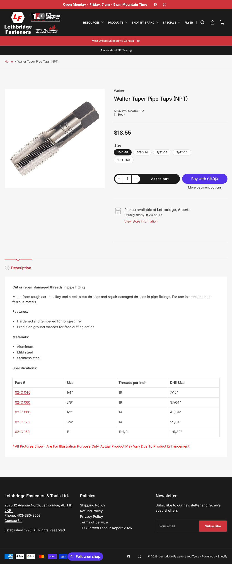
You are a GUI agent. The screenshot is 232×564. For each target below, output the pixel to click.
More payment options (205, 187)
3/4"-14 (182, 152)
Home (9, 61)
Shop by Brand (143, 22)
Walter (119, 91)
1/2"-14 (162, 152)
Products (115, 22)
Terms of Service (94, 522)
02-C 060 (22, 402)
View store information (140, 221)
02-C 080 (22, 412)
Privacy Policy (91, 516)
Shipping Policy (92, 505)
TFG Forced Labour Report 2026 (106, 528)
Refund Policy (91, 511)
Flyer (189, 22)
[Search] (203, 22)
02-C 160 (22, 432)
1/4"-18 (122, 152)
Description (21, 268)
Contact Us (13, 520)
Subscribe (213, 526)
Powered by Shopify (214, 556)
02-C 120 (22, 422)
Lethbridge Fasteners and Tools (179, 556)
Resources (91, 22)
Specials (169, 22)
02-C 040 (22, 392)
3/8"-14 (142, 152)
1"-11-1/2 (123, 160)
